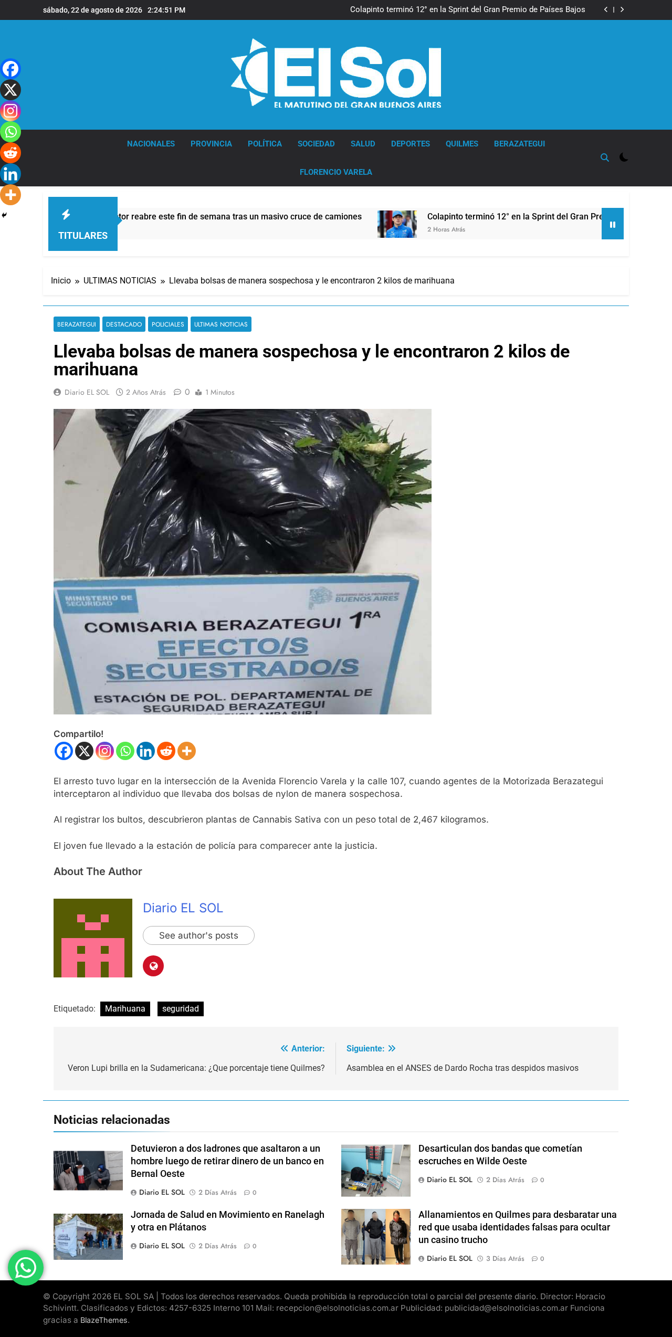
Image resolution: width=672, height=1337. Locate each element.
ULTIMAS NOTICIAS (221, 324)
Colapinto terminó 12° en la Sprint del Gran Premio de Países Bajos (467, 10)
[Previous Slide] (606, 9)
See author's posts (198, 935)
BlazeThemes (104, 1319)
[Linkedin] (145, 751)
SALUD (363, 144)
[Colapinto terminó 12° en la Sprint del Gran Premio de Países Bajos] (353, 224)
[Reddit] (166, 751)
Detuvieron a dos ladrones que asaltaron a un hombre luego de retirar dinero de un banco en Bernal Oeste (227, 1161)
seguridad (180, 1009)
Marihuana (125, 1009)
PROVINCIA (211, 144)
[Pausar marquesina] (613, 223)
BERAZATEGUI (519, 144)
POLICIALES (168, 324)
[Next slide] (622, 9)
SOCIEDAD (316, 144)
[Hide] (4, 215)
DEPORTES (410, 144)
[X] (84, 751)
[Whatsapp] (125, 751)
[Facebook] (64, 751)
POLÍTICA (265, 144)
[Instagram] (105, 751)
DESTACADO (124, 324)
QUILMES (462, 144)
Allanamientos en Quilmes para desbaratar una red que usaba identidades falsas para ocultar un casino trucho (517, 1227)
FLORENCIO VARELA (336, 172)
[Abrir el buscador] (605, 157)
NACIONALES (151, 144)
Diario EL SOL (87, 392)
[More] (186, 751)
